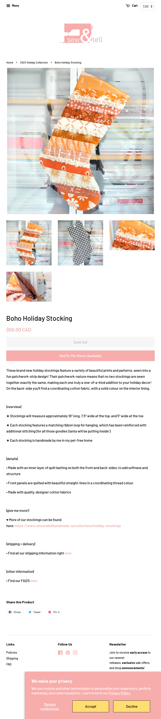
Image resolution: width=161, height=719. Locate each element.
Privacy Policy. (120, 693)
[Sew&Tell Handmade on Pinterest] (67, 653)
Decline (132, 706)
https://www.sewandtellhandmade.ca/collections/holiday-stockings (68, 526)
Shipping (12, 658)
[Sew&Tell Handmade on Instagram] (75, 653)
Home (9, 62)
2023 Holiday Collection (34, 62)
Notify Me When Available (81, 355)
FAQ (8, 664)
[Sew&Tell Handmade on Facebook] (60, 653)
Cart (134, 5)
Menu (15, 5)
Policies (11, 652)
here (68, 553)
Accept (90, 706)
